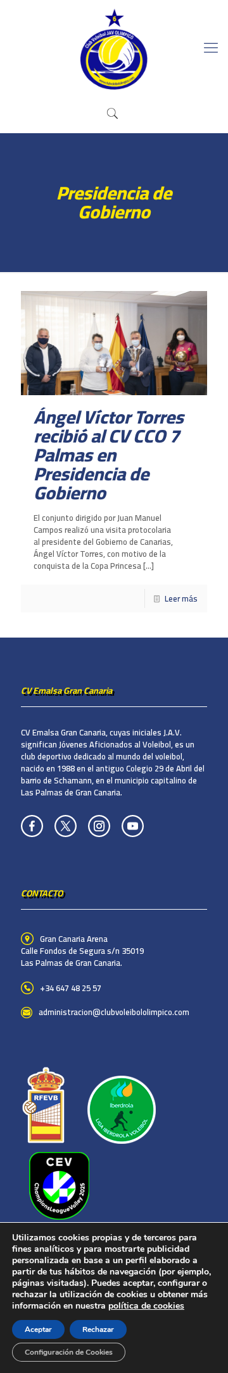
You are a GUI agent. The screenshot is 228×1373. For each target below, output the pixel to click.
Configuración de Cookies (69, 1352)
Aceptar (38, 1329)
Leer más (181, 598)
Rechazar (98, 1329)
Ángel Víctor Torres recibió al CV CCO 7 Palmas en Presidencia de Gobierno (109, 455)
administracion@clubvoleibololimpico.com (114, 1011)
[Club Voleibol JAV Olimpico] (114, 47)
